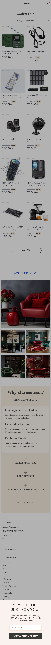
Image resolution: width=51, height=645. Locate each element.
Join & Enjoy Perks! (25, 636)
